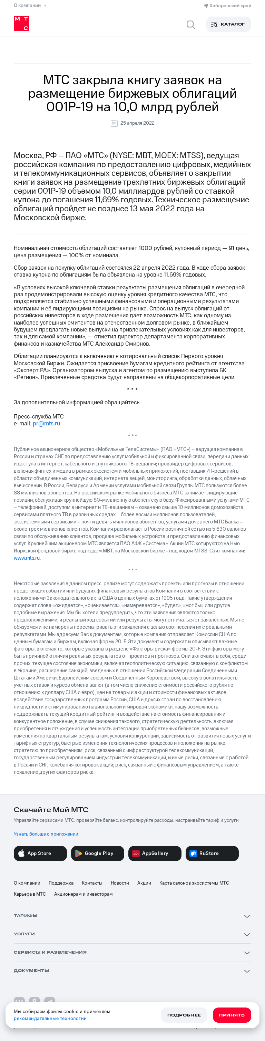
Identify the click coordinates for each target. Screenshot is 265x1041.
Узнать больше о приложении (46, 834)
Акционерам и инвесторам (83, 894)
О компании (27, 883)
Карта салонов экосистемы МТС (194, 883)
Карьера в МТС (30, 894)
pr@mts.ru (46, 424)
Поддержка (61, 883)
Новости (120, 883)
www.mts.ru (27, 558)
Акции (144, 883)
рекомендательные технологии (50, 1018)
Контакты (92, 883)
